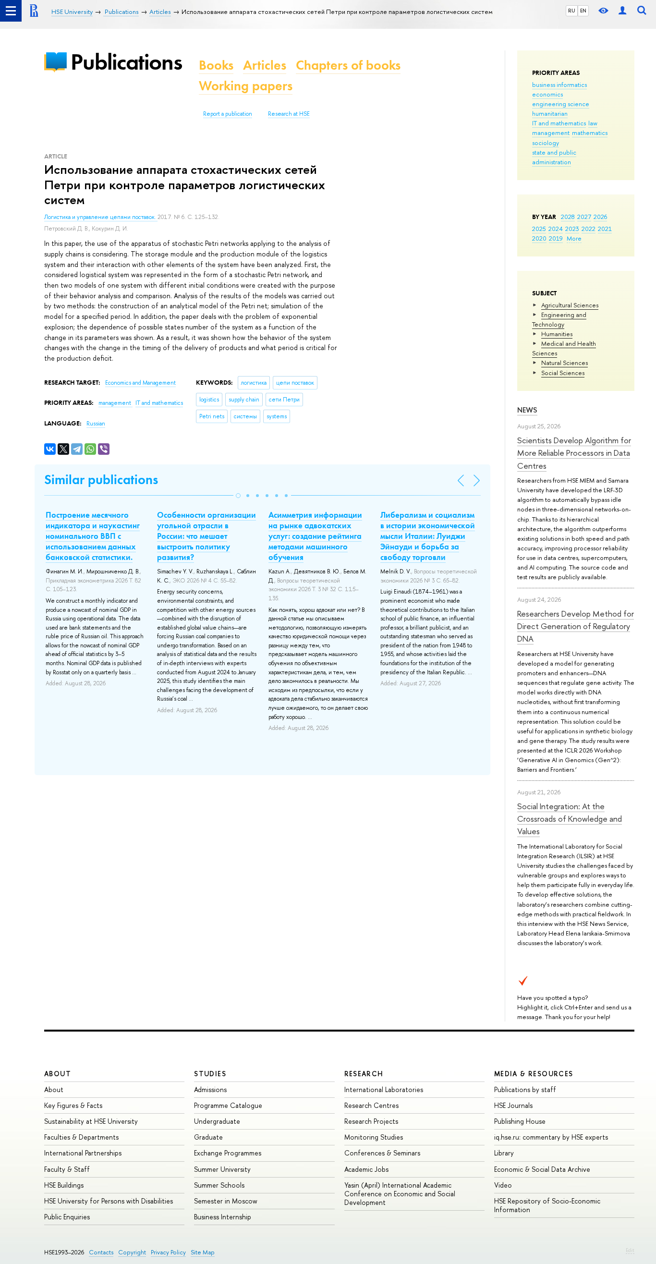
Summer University (222, 1169)
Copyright (132, 1252)
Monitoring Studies (373, 1137)
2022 (588, 228)
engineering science (560, 103)
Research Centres (371, 1105)
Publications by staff (525, 1089)
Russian (95, 423)
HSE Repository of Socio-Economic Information (547, 1205)
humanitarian (550, 113)
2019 (556, 238)
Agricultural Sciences (569, 305)
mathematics (589, 132)
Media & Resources (533, 1073)
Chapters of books (348, 65)
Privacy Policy (168, 1252)
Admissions (210, 1089)
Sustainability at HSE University (91, 1121)
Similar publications (101, 479)
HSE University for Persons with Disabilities (108, 1200)
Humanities (556, 333)
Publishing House (520, 1121)
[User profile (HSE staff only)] (622, 11)
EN (583, 10)
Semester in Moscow (225, 1200)
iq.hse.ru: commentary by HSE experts (551, 1137)
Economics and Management (140, 383)
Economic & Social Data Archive (542, 1169)
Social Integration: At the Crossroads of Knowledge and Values (569, 819)
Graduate (208, 1137)
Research (364, 1073)
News (527, 410)
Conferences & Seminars (382, 1152)
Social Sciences (562, 372)
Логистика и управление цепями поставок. (101, 217)
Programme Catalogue (228, 1105)
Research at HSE (289, 114)
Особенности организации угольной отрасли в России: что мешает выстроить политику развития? (206, 536)
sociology (545, 142)
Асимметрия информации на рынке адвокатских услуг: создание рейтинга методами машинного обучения (315, 536)
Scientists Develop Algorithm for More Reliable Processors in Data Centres (574, 453)
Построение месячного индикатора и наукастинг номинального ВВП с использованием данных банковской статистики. (93, 536)
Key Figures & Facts (73, 1105)
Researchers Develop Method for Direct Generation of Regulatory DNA (575, 626)
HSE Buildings (64, 1185)
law (592, 123)
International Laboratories (383, 1089)
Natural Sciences (564, 362)
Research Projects (371, 1121)
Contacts (101, 1252)
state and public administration (554, 157)
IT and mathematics (559, 123)
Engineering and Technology (559, 319)
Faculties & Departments (81, 1137)
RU (571, 10)
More (574, 238)
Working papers (245, 85)
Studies (210, 1073)
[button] (238, 495)
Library (504, 1152)
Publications (126, 61)
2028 (568, 216)
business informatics (559, 84)
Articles (264, 65)
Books (216, 65)
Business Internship (222, 1216)
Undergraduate (217, 1121)
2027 (584, 216)
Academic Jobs (366, 1169)
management (551, 132)
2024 (555, 228)
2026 (600, 216)
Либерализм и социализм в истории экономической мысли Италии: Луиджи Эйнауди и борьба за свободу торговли (427, 536)
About (57, 1073)
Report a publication (227, 114)
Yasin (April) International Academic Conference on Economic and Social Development (399, 1193)
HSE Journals (513, 1105)
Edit (630, 1250)
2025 (539, 228)
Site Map (203, 1252)
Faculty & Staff (67, 1169)
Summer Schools (219, 1185)
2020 (539, 238)
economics (547, 94)
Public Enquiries (67, 1216)
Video (503, 1185)
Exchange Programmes (227, 1152)
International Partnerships (82, 1152)
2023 (572, 228)
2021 (605, 228)
